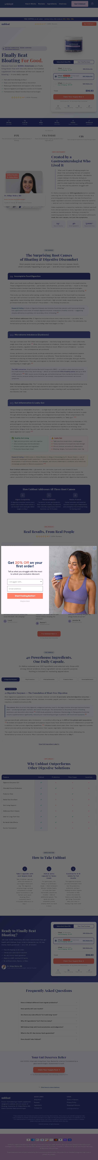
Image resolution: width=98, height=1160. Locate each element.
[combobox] (24, 581)
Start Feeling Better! (25, 595)
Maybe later (25, 601)
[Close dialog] (94, 548)
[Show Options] (41, 581)
